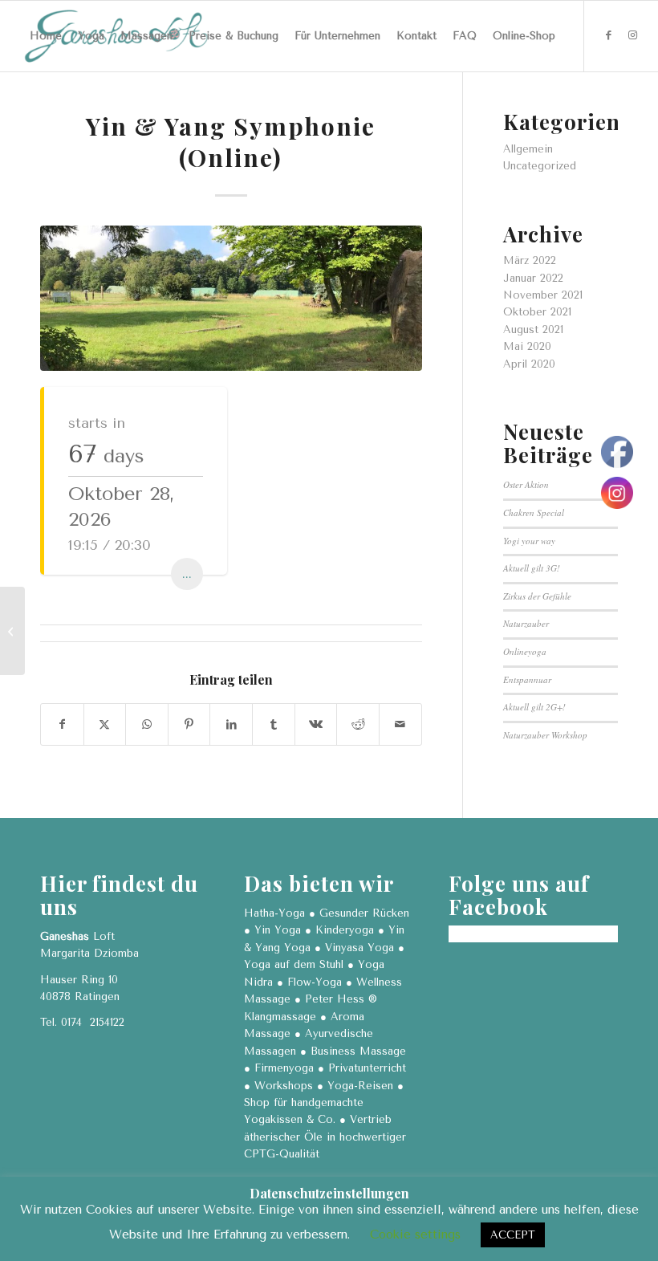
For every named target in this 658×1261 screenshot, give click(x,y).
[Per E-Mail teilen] (400, 724)
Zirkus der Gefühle (537, 596)
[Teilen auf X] (105, 724)
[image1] (231, 298)
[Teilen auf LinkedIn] (231, 724)
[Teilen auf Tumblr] (273, 724)
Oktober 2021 (537, 312)
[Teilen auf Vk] (316, 724)
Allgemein (528, 149)
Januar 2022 (533, 278)
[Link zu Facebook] (609, 35)
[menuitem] (46, 36)
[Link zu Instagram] (633, 35)
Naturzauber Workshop (545, 735)
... (187, 573)
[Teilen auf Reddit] (358, 724)
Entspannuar (527, 679)
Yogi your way (529, 541)
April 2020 (529, 364)
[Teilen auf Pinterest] (189, 724)
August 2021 (533, 329)
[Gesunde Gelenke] (12, 631)
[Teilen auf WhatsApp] (147, 724)
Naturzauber (526, 623)
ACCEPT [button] (512, 1235)
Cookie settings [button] (415, 1234)
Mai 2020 (527, 346)
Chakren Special (533, 512)
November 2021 (543, 295)
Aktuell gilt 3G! (531, 568)
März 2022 (529, 260)
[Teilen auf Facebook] (62, 724)
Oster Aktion (526, 484)
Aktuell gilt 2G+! (534, 707)
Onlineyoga (524, 651)
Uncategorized (539, 166)
